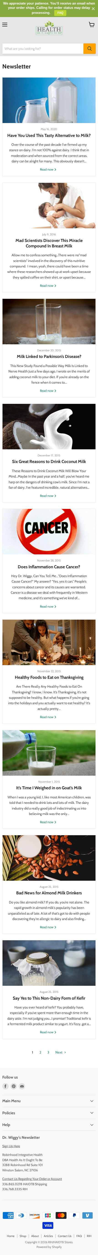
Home (11, 1236)
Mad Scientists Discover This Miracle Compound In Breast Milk (49, 243)
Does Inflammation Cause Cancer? (49, 566)
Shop (23, 1236)
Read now (47, 169)
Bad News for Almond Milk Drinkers (49, 892)
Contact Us (64, 1236)
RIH (89, 1236)
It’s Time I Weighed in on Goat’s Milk (49, 787)
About (35, 1236)
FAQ (79, 1236)
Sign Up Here (11, 1146)
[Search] (89, 48)
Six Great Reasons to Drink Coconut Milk (49, 461)
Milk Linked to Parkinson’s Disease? (49, 356)
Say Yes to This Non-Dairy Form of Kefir (49, 998)
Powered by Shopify (49, 1247)
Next (59, 1052)
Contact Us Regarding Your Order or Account (32, 1179)
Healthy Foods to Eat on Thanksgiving (49, 677)
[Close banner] (93, 8)
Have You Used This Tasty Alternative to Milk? (49, 135)
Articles (48, 1236)
